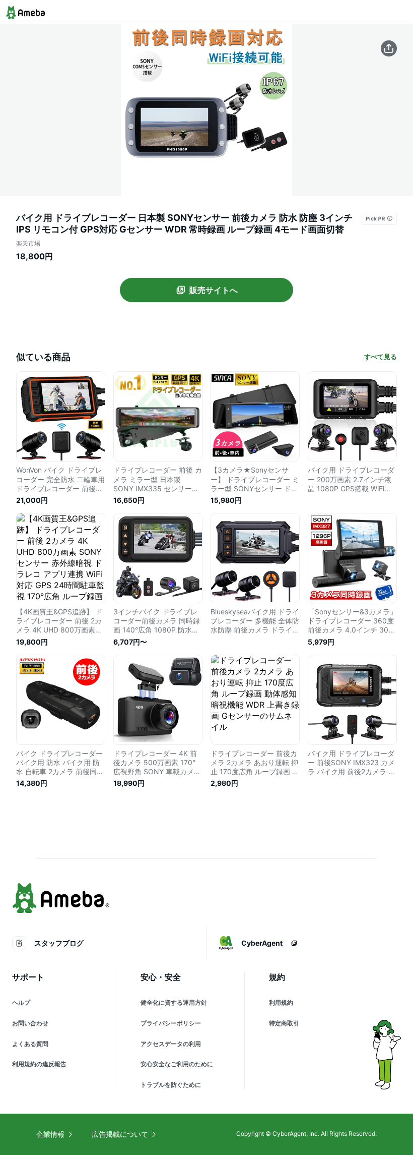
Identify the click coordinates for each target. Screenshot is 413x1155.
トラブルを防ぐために (171, 1084)
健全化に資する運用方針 (174, 1002)
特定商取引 (284, 1023)
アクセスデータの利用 (171, 1044)
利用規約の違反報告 (39, 1064)
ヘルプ (21, 1002)
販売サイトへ (213, 290)
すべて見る (380, 357)
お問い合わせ (30, 1023)
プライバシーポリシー (171, 1023)
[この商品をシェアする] (389, 48)
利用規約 (281, 1002)
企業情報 (50, 1134)
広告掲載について (120, 1134)
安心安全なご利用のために (177, 1064)
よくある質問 (30, 1044)
